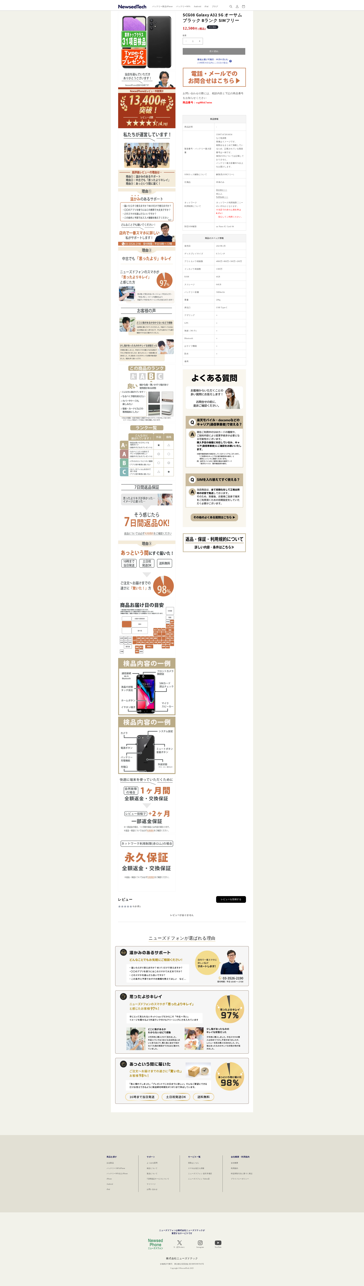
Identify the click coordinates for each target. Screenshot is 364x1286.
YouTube (218, 1247)
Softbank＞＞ (222, 197)
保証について (152, 1168)
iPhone (109, 1179)
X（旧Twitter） (180, 1247)
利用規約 (234, 1168)
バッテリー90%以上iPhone (117, 1174)
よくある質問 (152, 1163)
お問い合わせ (152, 1189)
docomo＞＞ (221, 190)
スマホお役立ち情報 (196, 1168)
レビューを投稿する (231, 899)
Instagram (200, 1247)
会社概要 (234, 1163)
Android (110, 1184)
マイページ (151, 1184)
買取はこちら (193, 1163)
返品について (152, 1174)
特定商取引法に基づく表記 (241, 1174)
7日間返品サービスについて (158, 1179)
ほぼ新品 (110, 1163)
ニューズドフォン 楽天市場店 (200, 1174)
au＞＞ (219, 193)
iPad (108, 1189)
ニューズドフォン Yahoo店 (199, 1179)
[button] (231, 6)
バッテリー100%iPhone (116, 1168)
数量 (185, 35)
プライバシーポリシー (240, 1179)
